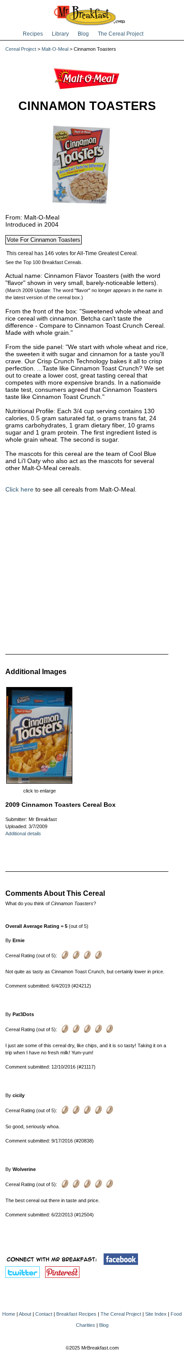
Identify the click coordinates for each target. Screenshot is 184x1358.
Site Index (156, 1314)
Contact (43, 1314)
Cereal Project (20, 49)
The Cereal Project (120, 34)
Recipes (33, 34)
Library (60, 34)
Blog (83, 34)
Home (8, 1314)
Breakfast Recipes (76, 1314)
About (25, 1314)
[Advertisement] (86, 573)
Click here (19, 489)
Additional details (23, 833)
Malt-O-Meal (55, 49)
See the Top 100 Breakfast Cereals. (44, 262)
